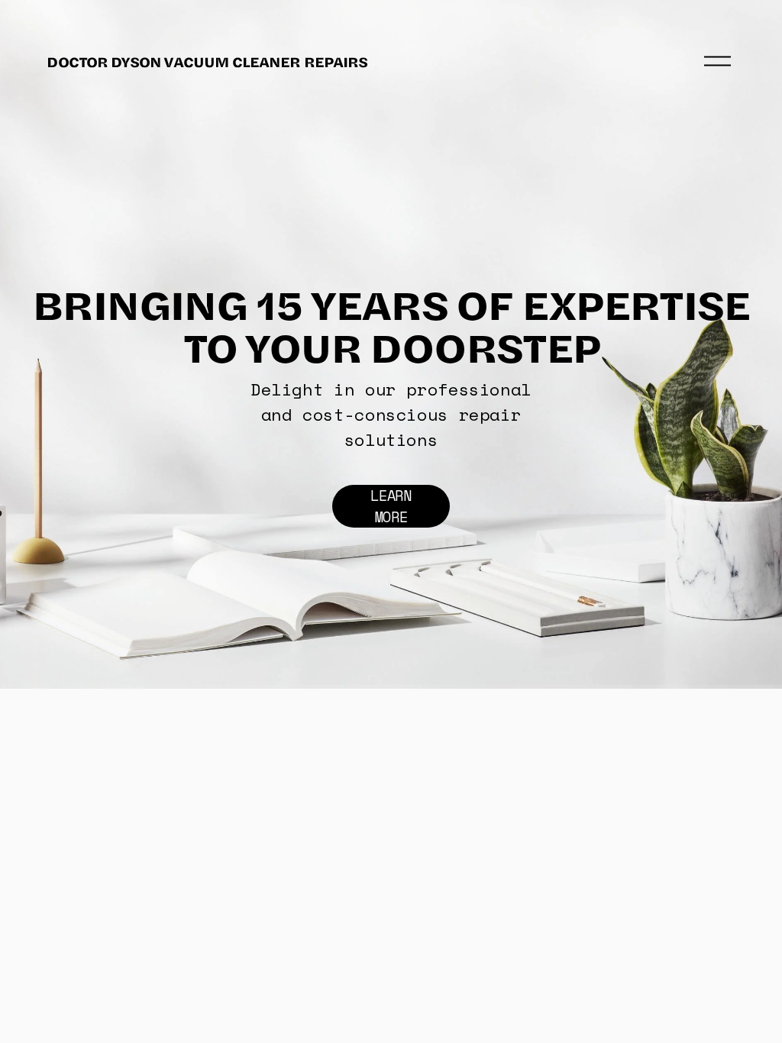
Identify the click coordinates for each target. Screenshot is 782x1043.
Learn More (390, 506)
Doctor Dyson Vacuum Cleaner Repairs (207, 61)
